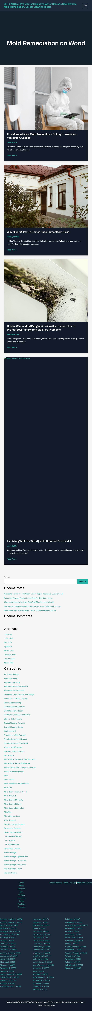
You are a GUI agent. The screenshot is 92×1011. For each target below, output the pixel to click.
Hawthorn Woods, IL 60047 (11, 974)
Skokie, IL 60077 (72, 943)
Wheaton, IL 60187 (72, 956)
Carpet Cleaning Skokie (13, 727)
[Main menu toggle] (85, 5)
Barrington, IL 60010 (8, 928)
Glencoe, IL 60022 (7, 965)
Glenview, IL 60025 (7, 962)
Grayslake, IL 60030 (8, 968)
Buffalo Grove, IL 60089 (9, 934)
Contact (21, 895)
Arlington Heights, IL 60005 (11, 922)
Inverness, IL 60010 (40, 922)
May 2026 (8, 642)
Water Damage (10, 852)
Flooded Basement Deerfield (16, 743)
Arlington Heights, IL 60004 (11, 919)
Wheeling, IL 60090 (73, 959)
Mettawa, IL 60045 (40, 959)
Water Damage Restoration (15, 865)
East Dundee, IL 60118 (8, 956)
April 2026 (8, 646)
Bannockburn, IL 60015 (9, 925)
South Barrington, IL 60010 (75, 947)
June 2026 (8, 638)
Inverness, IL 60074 (41, 919)
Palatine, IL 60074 (40, 989)
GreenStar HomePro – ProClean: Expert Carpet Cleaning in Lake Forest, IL (33, 594)
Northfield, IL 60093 (41, 983)
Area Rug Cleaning (11, 678)
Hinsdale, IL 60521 (7, 983)
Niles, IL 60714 (38, 971)
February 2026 (10, 655)
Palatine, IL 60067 (72, 919)
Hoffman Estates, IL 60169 (10, 986)
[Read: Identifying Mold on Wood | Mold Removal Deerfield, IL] (46, 446)
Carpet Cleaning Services (14, 723)
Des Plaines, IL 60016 (8, 950)
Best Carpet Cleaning (12, 703)
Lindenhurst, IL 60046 (41, 953)
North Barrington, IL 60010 (43, 977)
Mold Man (8, 788)
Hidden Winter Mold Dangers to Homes (20, 767)
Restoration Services (12, 828)
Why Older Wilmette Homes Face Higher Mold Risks (38, 232)
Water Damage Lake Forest (15, 860)
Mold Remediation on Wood (15, 792)
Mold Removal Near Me (13, 800)
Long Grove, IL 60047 (41, 956)
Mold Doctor (9, 779)
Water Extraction (10, 873)
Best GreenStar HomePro (14, 707)
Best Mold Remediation (13, 711)
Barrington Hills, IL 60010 (10, 931)
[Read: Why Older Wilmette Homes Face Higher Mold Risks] (46, 196)
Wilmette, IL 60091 (72, 962)
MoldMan (8, 812)
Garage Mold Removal (13, 747)
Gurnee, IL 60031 (7, 971)
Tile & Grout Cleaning (12, 836)
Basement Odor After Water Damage (19, 694)
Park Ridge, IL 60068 (73, 922)
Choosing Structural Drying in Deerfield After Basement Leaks (29, 602)
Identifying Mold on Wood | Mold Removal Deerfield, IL (39, 541)
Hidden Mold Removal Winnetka (17, 763)
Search (7, 577)
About (21, 886)
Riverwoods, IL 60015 (74, 928)
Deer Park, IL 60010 (8, 943)
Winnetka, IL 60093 (73, 968)
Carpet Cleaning (55, 883)
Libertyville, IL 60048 (41, 943)
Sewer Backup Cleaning (13, 832)
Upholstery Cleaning (12, 848)
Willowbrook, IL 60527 (74, 965)
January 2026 (9, 659)
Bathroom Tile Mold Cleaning (15, 698)
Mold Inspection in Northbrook (16, 784)
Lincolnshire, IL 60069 (41, 947)
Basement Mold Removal (14, 690)
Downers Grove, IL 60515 (10, 953)
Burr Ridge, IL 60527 (8, 937)
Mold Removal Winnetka (14, 808)
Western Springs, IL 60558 (76, 953)
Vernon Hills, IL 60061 (73, 950)
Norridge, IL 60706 (40, 974)
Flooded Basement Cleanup (15, 739)
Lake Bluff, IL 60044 (41, 931)
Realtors (21, 904)
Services (21, 889)
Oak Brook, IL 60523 (41, 986)
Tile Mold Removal (11, 844)
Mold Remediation (84, 883)
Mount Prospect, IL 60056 (43, 965)
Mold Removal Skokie (12, 804)
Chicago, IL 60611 (7, 940)
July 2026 (8, 634)
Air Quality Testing (11, 674)
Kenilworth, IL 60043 (41, 925)
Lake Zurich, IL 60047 (41, 940)
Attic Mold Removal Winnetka (16, 686)
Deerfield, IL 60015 (7, 947)
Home (21, 883)
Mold (6, 775)
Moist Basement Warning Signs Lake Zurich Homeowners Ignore (30, 610)
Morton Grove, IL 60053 (42, 962)
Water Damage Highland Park (16, 856)
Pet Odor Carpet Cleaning (14, 824)
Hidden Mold (9, 755)
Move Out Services (12, 816)
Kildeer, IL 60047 (39, 928)
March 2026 (9, 651)
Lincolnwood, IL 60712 (41, 950)
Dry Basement (10, 731)
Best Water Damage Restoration (17, 715)
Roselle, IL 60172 (72, 931)
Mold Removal (10, 796)
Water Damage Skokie (13, 869)
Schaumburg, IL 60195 (74, 940)
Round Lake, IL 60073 (74, 937)
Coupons (21, 907)
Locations (22, 898)
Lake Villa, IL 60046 (40, 937)
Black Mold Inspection (13, 719)
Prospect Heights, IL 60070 (76, 925)
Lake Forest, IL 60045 (41, 934)
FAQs (21, 901)
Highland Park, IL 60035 (9, 977)
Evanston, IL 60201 (7, 959)
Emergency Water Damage (15, 735)
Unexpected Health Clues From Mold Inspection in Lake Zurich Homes (32, 606)
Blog (21, 892)
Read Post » (12, 155)
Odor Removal (10, 820)
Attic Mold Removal (12, 682)
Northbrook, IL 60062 (41, 980)
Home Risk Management (14, 771)
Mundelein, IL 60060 (41, 968)
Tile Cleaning (9, 840)
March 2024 (9, 663)
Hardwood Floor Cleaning (14, 751)
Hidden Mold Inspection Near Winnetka (19, 759)
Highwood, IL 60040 (8, 980)
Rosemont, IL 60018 (73, 934)
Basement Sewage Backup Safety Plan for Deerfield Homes (28, 598)
